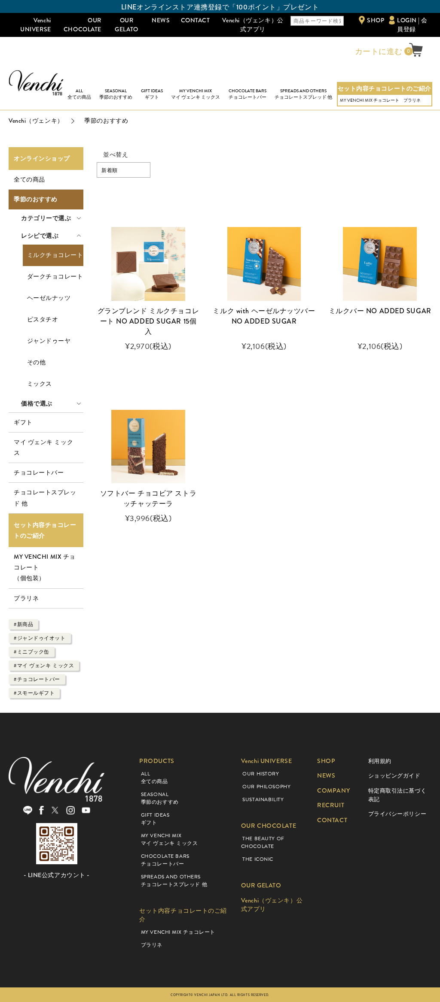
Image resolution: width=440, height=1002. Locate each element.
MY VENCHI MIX (195, 94)
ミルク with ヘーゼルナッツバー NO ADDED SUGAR (264, 316)
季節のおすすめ (36, 199)
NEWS (161, 20)
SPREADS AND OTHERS (303, 94)
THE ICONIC (257, 859)
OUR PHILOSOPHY (266, 786)
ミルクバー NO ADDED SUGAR (380, 311)
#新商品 (23, 624)
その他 (36, 362)
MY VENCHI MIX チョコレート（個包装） (45, 567)
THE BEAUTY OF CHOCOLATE (262, 842)
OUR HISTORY (260, 774)
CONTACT (195, 20)
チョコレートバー (39, 472)
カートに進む (378, 51)
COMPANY (333, 790)
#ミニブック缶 (31, 652)
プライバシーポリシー (397, 814)
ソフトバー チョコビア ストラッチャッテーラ (148, 498)
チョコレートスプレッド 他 (45, 497)
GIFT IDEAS (152, 94)
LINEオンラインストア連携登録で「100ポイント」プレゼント (220, 7)
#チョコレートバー (37, 679)
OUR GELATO (126, 24)
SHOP (375, 20)
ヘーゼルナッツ (49, 298)
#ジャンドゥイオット (40, 638)
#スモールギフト (34, 693)
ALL (79, 94)
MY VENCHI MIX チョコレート (369, 100)
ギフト (23, 422)
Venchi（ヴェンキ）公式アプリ (252, 24)
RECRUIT (330, 805)
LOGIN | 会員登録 (412, 24)
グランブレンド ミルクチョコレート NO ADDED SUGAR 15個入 (148, 321)
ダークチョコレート (55, 276)
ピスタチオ (42, 319)
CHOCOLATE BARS (247, 94)
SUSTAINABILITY (263, 799)
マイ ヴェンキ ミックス (43, 447)
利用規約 (379, 761)
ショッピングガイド (394, 775)
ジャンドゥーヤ (49, 340)
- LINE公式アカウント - (57, 875)
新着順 (109, 170)
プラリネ (412, 100)
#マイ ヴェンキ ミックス (44, 665)
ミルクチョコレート (55, 255)
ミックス (39, 383)
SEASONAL (115, 94)
